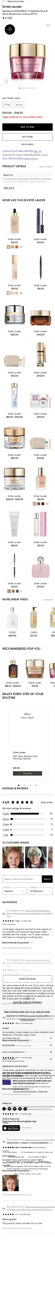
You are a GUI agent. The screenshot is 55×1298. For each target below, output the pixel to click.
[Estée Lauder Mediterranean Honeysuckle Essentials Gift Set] (40, 436)
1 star (5, 835)
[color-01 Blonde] (9, 591)
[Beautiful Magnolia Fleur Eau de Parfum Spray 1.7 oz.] (40, 565)
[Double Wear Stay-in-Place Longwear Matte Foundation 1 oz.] (40, 477)
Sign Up (37, 151)
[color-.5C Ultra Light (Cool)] (8, 293)
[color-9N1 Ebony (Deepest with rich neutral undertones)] (42, 503)
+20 (20, 247)
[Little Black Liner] (40, 267)
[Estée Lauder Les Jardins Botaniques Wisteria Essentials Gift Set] (40, 395)
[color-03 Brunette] (13, 591)
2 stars (6, 829)
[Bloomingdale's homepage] (3, 1)
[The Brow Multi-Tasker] (14, 565)
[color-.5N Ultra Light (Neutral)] (12, 293)
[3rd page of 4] (30, 785)
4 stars (6, 819)
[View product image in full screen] (6, 81)
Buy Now (27, 136)
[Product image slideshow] (27, 57)
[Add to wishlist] (48, 25)
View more (9, 188)
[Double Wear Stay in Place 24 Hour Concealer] (14, 267)
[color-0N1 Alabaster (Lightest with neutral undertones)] (34, 503)
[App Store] (11, 1128)
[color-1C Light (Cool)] (16, 293)
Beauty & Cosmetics (16, 1)
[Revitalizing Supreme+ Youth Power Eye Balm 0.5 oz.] (34, 667)
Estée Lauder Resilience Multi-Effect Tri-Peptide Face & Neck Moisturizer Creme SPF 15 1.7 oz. (29, 913)
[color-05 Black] (17, 591)
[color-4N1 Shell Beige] (16, 246)
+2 (21, 591)
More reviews (27, 979)
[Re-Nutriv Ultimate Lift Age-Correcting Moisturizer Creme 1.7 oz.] (14, 313)
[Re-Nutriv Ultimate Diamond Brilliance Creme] (14, 477)
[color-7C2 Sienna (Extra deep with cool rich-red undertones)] (38, 503)
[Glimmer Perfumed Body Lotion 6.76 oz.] (14, 524)
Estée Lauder (12, 6)
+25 (20, 293)
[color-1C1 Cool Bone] (12, 246)
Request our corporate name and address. (30, 1169)
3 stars (6, 824)
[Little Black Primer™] (40, 221)
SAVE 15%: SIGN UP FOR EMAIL (27, 1002)
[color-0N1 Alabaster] (8, 246)
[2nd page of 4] (24, 785)
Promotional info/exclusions (25, 1091)
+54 (46, 504)
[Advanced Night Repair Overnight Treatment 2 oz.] (40, 313)
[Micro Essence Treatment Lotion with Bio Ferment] (14, 395)
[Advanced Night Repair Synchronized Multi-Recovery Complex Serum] (12, 667)
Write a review (47, 802)
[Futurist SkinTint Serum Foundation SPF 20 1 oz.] (14, 221)
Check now (43, 1091)
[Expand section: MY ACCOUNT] (27, 1045)
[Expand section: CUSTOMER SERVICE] (27, 1038)
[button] (27, 57)
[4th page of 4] (36, 785)
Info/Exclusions (30, 158)
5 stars (6, 814)
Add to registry (27, 144)
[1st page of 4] (19, 785)
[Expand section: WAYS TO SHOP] (27, 1059)
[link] (14, 243)
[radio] (8, 247)
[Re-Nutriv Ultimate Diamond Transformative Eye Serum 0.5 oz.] (40, 354)
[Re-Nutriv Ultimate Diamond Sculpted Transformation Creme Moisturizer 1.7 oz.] (14, 436)
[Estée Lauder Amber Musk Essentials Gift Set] (14, 354)
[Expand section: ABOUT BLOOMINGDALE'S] (27, 1052)
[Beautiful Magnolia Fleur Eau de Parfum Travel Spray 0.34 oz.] (40, 524)
